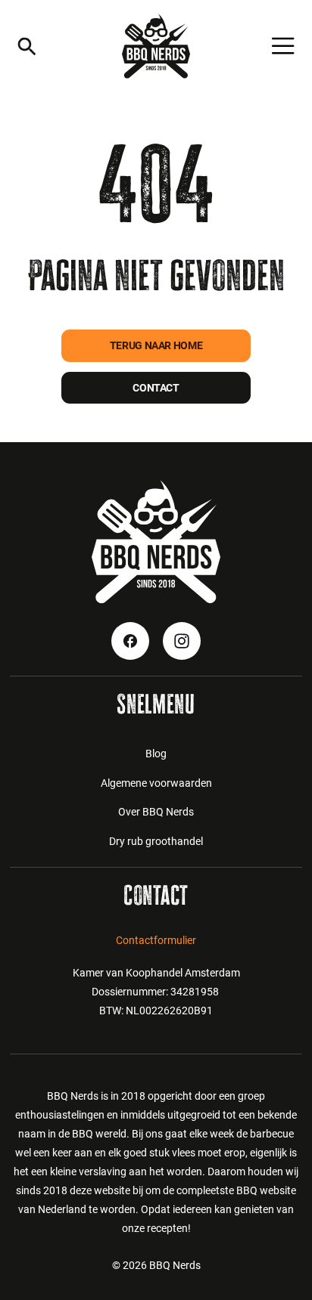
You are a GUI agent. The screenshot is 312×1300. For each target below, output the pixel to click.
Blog (156, 754)
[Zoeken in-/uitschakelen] (26, 46)
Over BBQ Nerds (156, 812)
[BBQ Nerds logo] (156, 46)
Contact (156, 388)
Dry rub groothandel (156, 841)
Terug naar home (156, 345)
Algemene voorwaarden (156, 783)
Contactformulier (156, 940)
